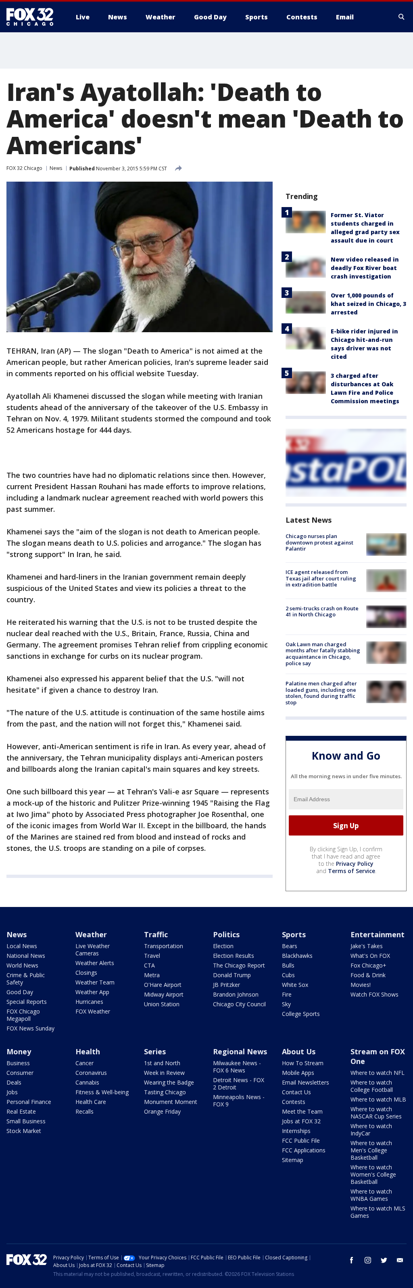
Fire (287, 994)
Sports (294, 934)
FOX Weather (92, 1011)
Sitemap (292, 1160)
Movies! (360, 985)
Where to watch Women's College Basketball (373, 1174)
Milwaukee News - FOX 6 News (237, 1066)
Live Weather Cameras (92, 949)
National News (25, 955)
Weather (91, 934)
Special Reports (26, 1001)
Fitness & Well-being (102, 1092)
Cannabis (87, 1082)
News (56, 168)
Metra (152, 975)
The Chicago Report (239, 965)
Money (18, 1051)
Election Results (233, 955)
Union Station (161, 1004)
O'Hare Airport (162, 985)
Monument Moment (170, 1102)
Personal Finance (28, 1102)
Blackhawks (297, 955)
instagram (367, 1260)
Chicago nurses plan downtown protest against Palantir (319, 542)
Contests (293, 1102)
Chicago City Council (239, 1004)
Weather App (92, 992)
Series (155, 1051)
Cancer (84, 1063)
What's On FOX (370, 955)
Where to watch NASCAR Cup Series (376, 1112)
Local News (21, 946)
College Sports (301, 1014)
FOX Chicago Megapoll (23, 1014)
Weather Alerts (94, 963)
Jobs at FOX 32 (301, 1121)
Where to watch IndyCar (371, 1129)
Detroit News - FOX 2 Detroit (238, 1083)
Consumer (19, 1072)
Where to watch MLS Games (377, 1211)
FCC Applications (303, 1150)
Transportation (163, 946)
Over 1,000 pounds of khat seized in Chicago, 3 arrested (368, 303)
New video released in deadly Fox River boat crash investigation (365, 268)
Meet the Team (302, 1111)
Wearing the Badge (169, 1082)
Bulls (288, 965)
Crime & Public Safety (25, 978)
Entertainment (377, 934)
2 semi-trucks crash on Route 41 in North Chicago (322, 611)
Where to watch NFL (377, 1072)
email (400, 1260)
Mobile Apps (298, 1072)
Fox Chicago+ (368, 965)
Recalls (84, 1111)
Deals (13, 1082)
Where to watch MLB (378, 1099)
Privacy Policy (354, 863)
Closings (86, 972)
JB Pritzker (226, 985)
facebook (351, 1260)
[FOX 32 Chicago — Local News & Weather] (33, 17)
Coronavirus (91, 1072)
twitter (384, 1260)
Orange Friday (162, 1111)
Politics (226, 934)
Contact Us (296, 1092)
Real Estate (21, 1111)
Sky (286, 1004)
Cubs (288, 975)
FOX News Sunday (30, 1028)
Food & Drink (368, 975)
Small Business (26, 1121)
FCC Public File (301, 1140)
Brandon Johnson (236, 994)
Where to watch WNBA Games (371, 1194)
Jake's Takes (366, 946)
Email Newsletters (305, 1082)
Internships (296, 1131)
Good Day (19, 992)
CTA (149, 965)
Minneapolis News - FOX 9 (239, 1100)
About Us (298, 1051)
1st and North (162, 1063)
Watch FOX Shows (374, 994)
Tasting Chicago (165, 1092)
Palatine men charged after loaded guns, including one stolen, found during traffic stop (321, 693)
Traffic (156, 934)
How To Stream (302, 1063)
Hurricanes (89, 1001)
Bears (289, 946)
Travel (152, 955)
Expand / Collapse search (402, 17)
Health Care (90, 1102)
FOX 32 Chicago (24, 168)
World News (22, 965)
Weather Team (95, 982)
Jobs (12, 1092)
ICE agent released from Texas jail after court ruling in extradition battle (321, 578)
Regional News (240, 1051)
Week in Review (164, 1072)
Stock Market (23, 1131)
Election (223, 946)
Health (87, 1051)
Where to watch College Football (371, 1086)
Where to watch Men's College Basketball (371, 1150)
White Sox (295, 985)
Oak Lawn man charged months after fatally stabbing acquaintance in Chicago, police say (323, 654)
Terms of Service (351, 871)
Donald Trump (232, 975)
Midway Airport (164, 994)
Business (18, 1063)
